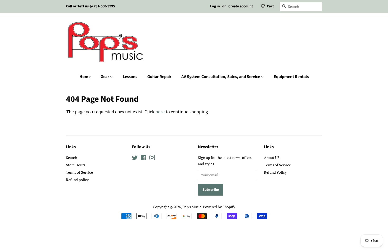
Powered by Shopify (219, 206)
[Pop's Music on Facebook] (143, 158)
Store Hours (75, 164)
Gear (105, 77)
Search (71, 157)
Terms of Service (79, 172)
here (160, 112)
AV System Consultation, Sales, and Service (221, 77)
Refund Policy (275, 172)
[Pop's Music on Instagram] (152, 158)
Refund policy (77, 179)
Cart (270, 6)
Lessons (130, 77)
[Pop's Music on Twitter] (135, 158)
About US (272, 157)
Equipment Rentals (291, 77)
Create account (240, 6)
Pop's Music (191, 206)
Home (85, 77)
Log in (215, 6)
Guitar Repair (159, 77)
